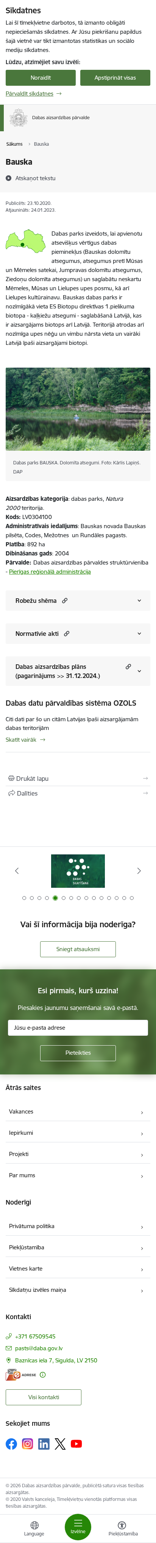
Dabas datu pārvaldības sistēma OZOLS (71, 703)
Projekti (18, 1154)
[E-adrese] (21, 1374)
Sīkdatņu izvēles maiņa (37, 1289)
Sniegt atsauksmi (78, 949)
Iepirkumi (21, 1132)
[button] (63, 600)
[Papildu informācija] (42, 1375)
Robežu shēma (36, 600)
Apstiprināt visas (115, 77)
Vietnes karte (25, 1268)
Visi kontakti (43, 1397)
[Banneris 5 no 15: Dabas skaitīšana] (78, 871)
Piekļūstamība (26, 1247)
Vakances (21, 1111)
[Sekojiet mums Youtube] (76, 1443)
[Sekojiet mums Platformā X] (60, 1444)
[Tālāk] (139, 871)
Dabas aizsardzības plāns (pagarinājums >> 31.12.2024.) (58, 671)
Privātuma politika (32, 1226)
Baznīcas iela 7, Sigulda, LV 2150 (56, 1360)
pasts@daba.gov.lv (38, 1348)
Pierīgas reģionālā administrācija (50, 571)
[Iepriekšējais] (17, 871)
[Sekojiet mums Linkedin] (44, 1444)
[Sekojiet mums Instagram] (27, 1443)
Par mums (22, 1175)
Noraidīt (41, 77)
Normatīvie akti (37, 633)
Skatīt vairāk (21, 739)
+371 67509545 (35, 1336)
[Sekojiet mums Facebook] (11, 1444)
